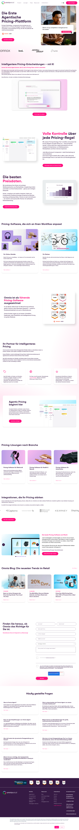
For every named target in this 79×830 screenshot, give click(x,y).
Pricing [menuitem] (55, 801)
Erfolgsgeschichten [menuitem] (45, 801)
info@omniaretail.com (71, 814)
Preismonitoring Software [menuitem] (32, 801)
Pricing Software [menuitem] (32, 796)
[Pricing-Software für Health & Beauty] (39, 467)
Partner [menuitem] (55, 798)
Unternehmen (45, 2)
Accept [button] (57, 827)
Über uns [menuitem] (55, 794)
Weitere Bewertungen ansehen (50, 553)
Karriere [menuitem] (55, 796)
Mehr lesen (7, 710)
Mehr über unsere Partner (9, 519)
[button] (3, 544)
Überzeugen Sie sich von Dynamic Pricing (53, 165)
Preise (31, 2)
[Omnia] (7, 2)
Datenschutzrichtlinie (50, 657)
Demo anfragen (71, 2)
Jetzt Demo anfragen (8, 39)
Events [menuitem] (42, 799)
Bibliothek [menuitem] (43, 798)
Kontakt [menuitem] (55, 799)
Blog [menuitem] (42, 794)
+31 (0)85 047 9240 (70, 801)
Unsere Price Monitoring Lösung (11, 206)
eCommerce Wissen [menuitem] (45, 796)
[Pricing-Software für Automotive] (65, 467)
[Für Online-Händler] (20, 251)
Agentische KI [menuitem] (31, 794)
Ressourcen (36, 2)
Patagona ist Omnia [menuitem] (58, 803)
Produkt (19, 2)
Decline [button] (62, 827)
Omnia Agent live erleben (39, 114)
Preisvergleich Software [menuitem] (33, 803)
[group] (13, 588)
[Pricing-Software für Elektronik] (13, 467)
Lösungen (25, 2)
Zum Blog (74, 568)
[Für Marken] (59, 251)
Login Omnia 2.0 (57, 805)
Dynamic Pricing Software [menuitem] (32, 798)
